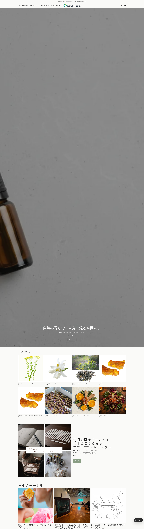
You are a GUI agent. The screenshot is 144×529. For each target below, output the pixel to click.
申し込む (77, 461)
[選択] (42, 379)
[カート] (125, 5)
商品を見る (72, 339)
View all (124, 352)
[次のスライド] (124, 368)
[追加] (96, 411)
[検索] (118, 5)
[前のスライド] (101, 368)
